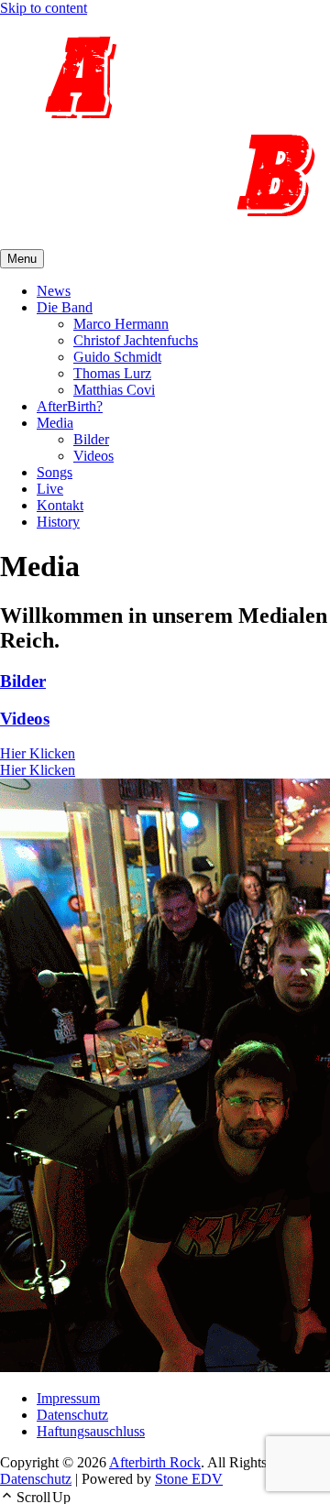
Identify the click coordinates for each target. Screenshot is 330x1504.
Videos (93, 455)
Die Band (65, 307)
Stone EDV (189, 1479)
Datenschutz (72, 1414)
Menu (22, 259)
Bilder (91, 439)
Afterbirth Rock (155, 1462)
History (58, 521)
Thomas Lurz (112, 373)
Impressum (68, 1398)
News (54, 291)
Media (55, 422)
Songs (54, 472)
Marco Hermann (121, 324)
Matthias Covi (114, 390)
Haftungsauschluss (91, 1431)
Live (50, 488)
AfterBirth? (70, 406)
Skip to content (43, 8)
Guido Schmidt (117, 357)
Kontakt (60, 505)
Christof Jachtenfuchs (135, 340)
